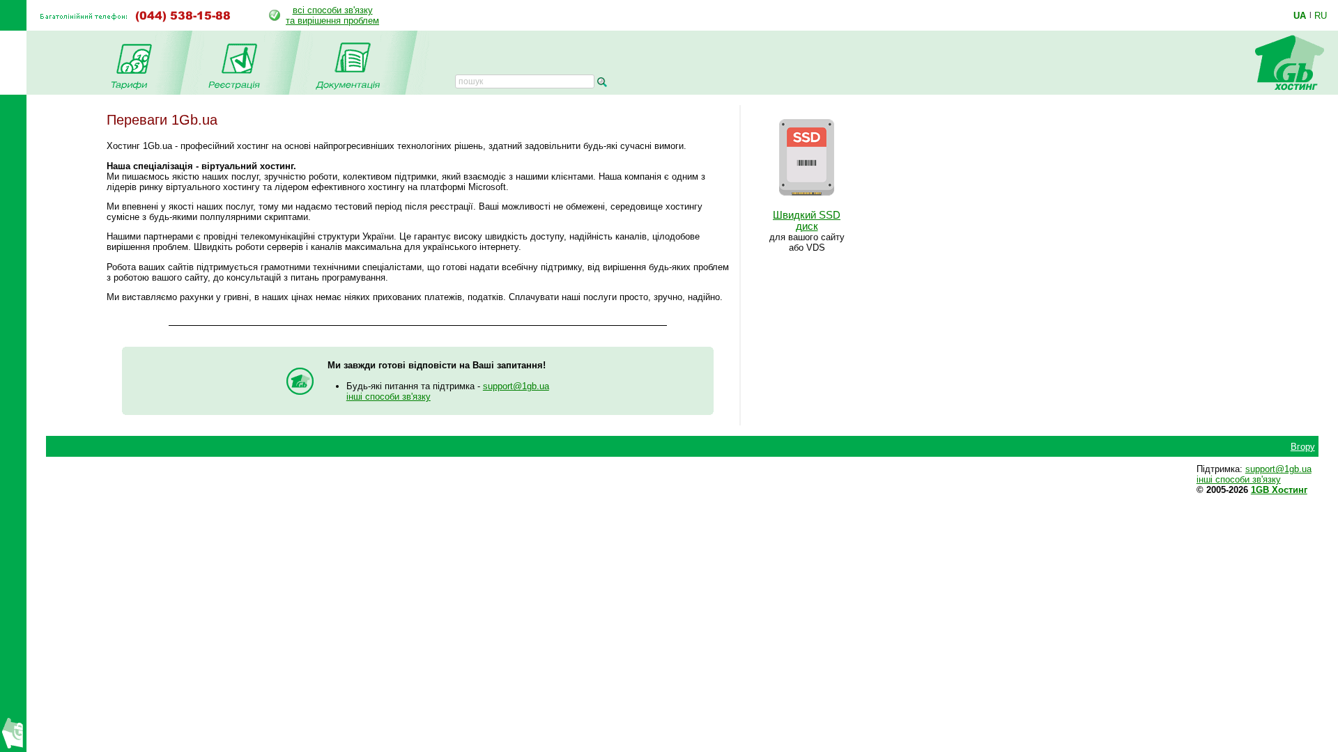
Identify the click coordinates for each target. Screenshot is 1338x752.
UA (1299, 15)
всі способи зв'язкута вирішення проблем (332, 15)
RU (1320, 15)
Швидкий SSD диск (806, 221)
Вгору (1303, 446)
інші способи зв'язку (388, 396)
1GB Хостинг (1279, 490)
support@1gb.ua (516, 386)
